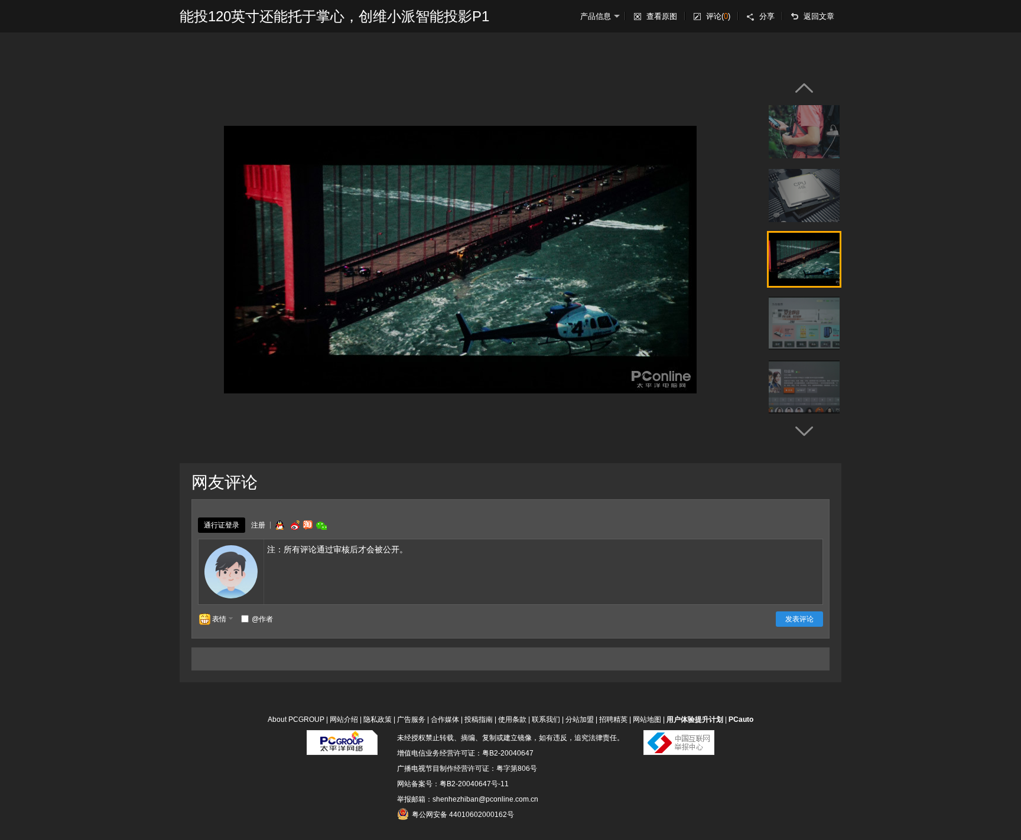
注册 (258, 525)
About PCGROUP (296, 719)
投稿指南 (478, 719)
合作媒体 (445, 719)
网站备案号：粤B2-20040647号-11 (453, 784)
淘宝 (308, 525)
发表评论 (799, 619)
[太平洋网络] (342, 738)
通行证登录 (221, 525)
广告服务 (411, 719)
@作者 (262, 619)
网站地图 (647, 719)
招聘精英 (613, 719)
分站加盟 (579, 719)
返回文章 (819, 16)
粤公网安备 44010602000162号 (463, 814)
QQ (279, 525)
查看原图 (661, 16)
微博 (294, 525)
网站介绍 (344, 719)
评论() (718, 16)
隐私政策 (377, 719)
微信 (321, 525)
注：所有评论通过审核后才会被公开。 (337, 549)
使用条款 (512, 719)
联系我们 (546, 719)
